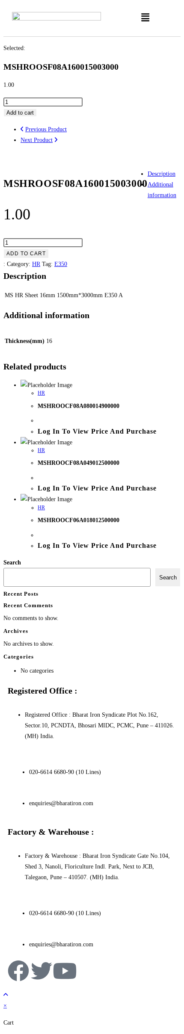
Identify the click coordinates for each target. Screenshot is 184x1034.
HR (36, 264)
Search (12, 562)
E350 (60, 264)
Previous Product (46, 129)
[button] (145, 17)
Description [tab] (161, 174)
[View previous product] (22, 129)
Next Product (37, 140)
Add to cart (20, 112)
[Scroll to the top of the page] (5, 995)
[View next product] (55, 140)
